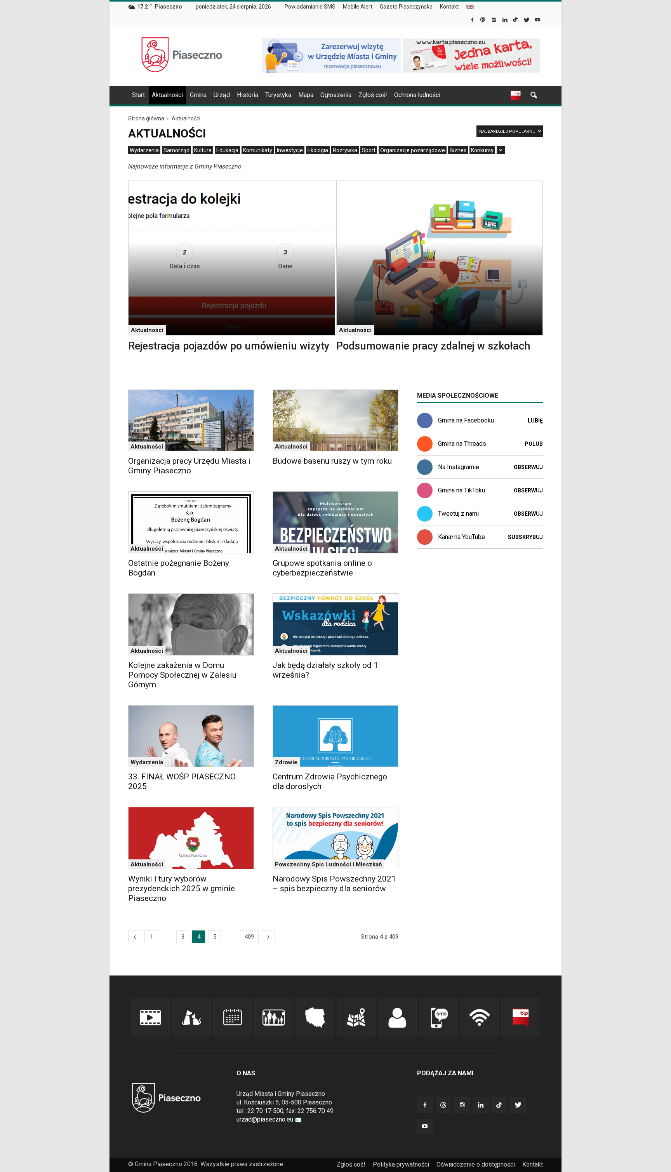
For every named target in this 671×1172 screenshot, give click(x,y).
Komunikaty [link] (257, 150)
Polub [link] (534, 444)
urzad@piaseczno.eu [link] (264, 1119)
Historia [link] (247, 95)
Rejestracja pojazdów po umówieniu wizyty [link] (228, 346)
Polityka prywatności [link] (401, 1164)
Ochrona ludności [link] (417, 95)
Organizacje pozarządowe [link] (412, 150)
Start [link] (138, 95)
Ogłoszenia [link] (335, 95)
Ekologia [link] (318, 150)
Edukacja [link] (227, 150)
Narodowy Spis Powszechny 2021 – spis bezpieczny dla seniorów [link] (334, 883)
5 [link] (214, 936)
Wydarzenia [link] (144, 150)
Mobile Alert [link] (357, 6)
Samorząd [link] (176, 150)
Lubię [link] (535, 420)
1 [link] (151, 936)
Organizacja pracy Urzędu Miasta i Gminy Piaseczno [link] (189, 465)
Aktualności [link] (167, 95)
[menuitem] (313, 7)
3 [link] (182, 936)
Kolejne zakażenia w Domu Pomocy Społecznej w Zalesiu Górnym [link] (182, 675)
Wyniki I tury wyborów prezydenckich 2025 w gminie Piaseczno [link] (181, 888)
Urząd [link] (222, 95)
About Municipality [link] (470, 6)
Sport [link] (368, 150)
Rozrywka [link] (345, 150)
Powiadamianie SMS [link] (310, 6)
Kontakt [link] (449, 6)
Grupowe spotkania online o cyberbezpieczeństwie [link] (322, 567)
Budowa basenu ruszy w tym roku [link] (332, 461)
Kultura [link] (203, 150)
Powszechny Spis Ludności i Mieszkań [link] (328, 864)
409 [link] (249, 936)
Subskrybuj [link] (525, 537)
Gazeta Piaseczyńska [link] (406, 6)
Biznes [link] (458, 150)
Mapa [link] (305, 95)
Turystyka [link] (278, 95)
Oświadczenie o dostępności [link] (475, 1164)
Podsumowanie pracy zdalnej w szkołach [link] (433, 346)
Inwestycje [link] (290, 150)
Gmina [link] (198, 95)
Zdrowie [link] (286, 762)
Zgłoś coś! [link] (372, 95)
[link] (473, 20)
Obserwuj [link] (528, 467)
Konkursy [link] (482, 150)
